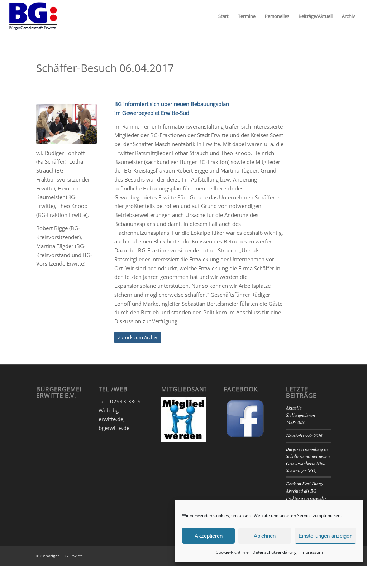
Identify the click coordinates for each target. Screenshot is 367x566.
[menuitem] (223, 16)
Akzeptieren (209, 536)
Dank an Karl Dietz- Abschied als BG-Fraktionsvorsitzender (306, 490)
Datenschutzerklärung (274, 552)
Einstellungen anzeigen (325, 536)
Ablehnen (265, 536)
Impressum (311, 552)
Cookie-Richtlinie (232, 552)
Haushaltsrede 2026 (304, 435)
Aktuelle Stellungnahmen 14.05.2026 (300, 415)
